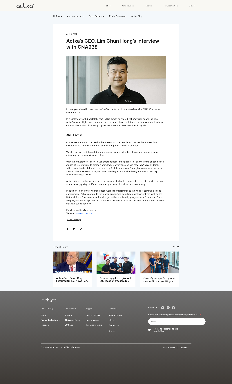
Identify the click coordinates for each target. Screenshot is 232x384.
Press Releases (96, 16)
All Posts (57, 16)
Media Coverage (117, 16)
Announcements (75, 16)
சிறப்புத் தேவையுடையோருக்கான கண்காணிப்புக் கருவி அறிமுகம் (159, 279)
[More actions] (164, 34)
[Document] (162, 307)
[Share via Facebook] (67, 228)
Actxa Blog (136, 16)
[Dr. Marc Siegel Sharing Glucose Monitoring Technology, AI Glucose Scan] (72, 262)
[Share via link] (80, 228)
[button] (108, 6)
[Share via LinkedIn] (74, 228)
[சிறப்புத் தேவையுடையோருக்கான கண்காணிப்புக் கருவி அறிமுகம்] (159, 262)
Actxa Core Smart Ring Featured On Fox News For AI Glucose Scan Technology (71, 279)
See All (176, 246)
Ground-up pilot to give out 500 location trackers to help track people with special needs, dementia (115, 279)
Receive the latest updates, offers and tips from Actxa (174, 315)
